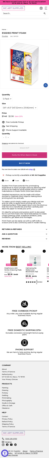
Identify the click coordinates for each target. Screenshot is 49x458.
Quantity (6, 95)
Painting (5, 388)
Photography (7, 400)
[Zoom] (46, 85)
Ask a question (10, 234)
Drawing (5, 390)
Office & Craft (7, 405)
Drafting (5, 395)
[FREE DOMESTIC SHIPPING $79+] (24, 323)
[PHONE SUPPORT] (24, 342)
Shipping (5, 143)
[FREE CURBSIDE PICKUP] (24, 304)
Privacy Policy (7, 419)
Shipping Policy (8, 424)
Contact (5, 416)
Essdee (5, 36)
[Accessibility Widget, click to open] (4, 453)
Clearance (5, 408)
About (4, 369)
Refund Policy (7, 421)
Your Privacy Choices (10, 379)
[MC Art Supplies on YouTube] (11, 444)
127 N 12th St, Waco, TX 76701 (13, 377)
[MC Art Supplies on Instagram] (3, 444)
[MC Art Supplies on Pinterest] (15, 444)
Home (4, 29)
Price (4, 113)
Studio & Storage (8, 403)
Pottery (5, 393)
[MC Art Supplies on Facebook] (7, 444)
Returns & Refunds (12, 229)
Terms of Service (8, 372)
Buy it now (24, 163)
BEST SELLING (23, 247)
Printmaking (6, 398)
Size (4, 104)
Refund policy (7, 374)
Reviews (6, 239)
